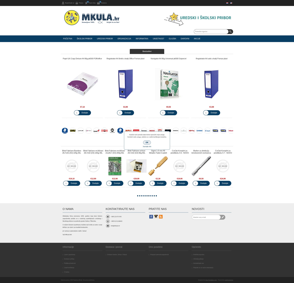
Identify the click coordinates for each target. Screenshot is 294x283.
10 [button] (156, 195)
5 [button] (146, 195)
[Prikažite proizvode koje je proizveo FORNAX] (144, 130)
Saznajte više (147, 146)
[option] (65, 132)
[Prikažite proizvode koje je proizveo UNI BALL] (81, 130)
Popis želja (92, 3)
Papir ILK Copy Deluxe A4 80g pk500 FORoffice (82, 59)
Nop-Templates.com (211, 280)
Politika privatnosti (70, 263)
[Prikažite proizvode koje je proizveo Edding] (120, 130)
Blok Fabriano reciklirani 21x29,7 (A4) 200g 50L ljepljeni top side (93, 153)
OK (147, 142)
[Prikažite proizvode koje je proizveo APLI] (128, 130)
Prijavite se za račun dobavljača (203, 267)
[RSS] (161, 216)
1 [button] (137, 195)
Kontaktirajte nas (198, 263)
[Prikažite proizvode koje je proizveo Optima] (136, 130)
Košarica (104, 3)
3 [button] (141, 195)
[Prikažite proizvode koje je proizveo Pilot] (207, 130)
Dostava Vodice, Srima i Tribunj (117, 254)
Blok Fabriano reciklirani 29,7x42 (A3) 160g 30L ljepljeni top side (72, 153)
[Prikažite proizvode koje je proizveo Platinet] (223, 130)
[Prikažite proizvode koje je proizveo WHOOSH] (112, 130)
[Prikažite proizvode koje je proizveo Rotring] (192, 130)
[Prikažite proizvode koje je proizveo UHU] (73, 130)
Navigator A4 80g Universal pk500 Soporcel (168, 59)
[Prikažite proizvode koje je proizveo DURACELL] (176, 130)
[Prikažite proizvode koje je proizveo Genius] (96, 130)
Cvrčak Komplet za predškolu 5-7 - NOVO (201, 152)
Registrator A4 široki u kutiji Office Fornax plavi (125, 59)
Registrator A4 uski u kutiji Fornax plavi (212, 59)
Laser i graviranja (69, 254)
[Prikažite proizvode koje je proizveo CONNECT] (89, 130)
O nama (66, 272)
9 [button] (154, 195)
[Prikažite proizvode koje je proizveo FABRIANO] (168, 130)
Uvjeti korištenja (69, 267)
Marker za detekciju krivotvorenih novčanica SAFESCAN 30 (179, 153)
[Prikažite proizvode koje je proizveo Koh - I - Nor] (104, 130)
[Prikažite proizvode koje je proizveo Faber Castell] (184, 130)
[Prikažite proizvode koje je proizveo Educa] (215, 130)
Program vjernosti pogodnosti (159, 254)
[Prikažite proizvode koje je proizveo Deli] (160, 130)
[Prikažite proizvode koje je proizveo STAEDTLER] (65, 130)
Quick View (72, 166)
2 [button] (139, 195)
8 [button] (152, 195)
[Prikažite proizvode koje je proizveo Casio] (199, 130)
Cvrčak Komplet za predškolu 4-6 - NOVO (158, 152)
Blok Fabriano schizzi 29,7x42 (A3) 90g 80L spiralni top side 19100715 (115, 154)
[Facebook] (151, 216)
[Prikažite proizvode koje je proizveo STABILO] (152, 130)
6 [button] (148, 195)
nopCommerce (229, 280)
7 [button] (150, 195)
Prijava (81, 3)
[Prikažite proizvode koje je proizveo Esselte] (231, 130)
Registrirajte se (69, 3)
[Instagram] (156, 216)
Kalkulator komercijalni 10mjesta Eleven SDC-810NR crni (222, 153)
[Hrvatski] (227, 3)
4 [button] (143, 195)
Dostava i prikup (69, 259)
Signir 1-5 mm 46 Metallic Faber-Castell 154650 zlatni (136, 153)
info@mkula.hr (115, 226)
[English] (231, 3)
